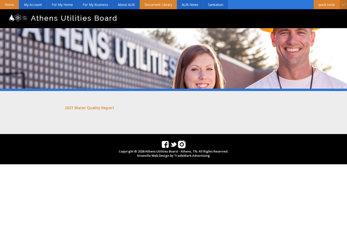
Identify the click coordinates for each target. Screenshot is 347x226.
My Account (33, 4)
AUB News (190, 4)
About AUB (126, 4)
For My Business (95, 4)
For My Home (62, 4)
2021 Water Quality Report (89, 107)
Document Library (158, 4)
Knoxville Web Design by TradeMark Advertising (173, 155)
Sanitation (215, 4)
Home (9, 4)
